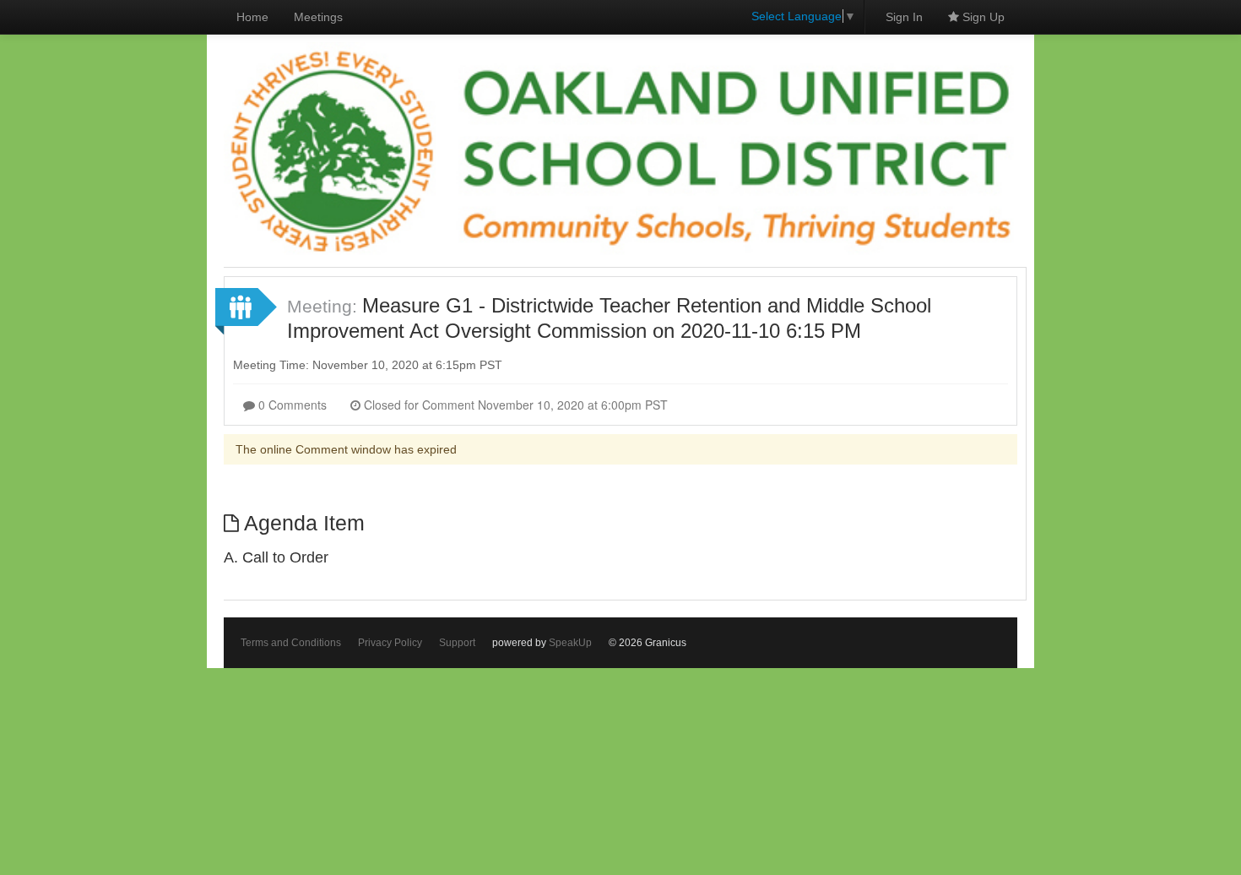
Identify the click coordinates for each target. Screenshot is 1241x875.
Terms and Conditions (291, 643)
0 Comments (291, 404)
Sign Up (982, 17)
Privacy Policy (390, 643)
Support (457, 643)
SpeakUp (570, 643)
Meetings (318, 17)
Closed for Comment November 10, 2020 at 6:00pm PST (514, 404)
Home (252, 17)
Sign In (904, 17)
